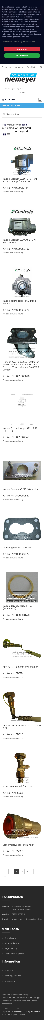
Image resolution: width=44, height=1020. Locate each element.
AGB (17, 1008)
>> (5, 877)
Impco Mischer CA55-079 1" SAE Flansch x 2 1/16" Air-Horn (20, 180)
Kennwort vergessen (14, 953)
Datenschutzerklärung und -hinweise (18, 41)
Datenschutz (7, 1008)
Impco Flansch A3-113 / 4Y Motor (20, 489)
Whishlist (31, 67)
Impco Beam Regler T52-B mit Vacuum (19, 302)
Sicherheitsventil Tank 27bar (18, 844)
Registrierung (11, 948)
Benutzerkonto (12, 943)
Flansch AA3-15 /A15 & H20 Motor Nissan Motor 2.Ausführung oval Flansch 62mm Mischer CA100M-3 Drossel (21, 365)
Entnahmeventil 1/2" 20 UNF (17, 786)
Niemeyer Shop (12, 114)
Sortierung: (8, 127)
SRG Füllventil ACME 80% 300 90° (20, 667)
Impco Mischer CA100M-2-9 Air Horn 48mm (19, 241)
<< (5, 872)
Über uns (9, 970)
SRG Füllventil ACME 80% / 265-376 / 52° (22, 727)
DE (41, 67)
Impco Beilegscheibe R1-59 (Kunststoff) (17, 607)
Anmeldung (10, 938)
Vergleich (19, 67)
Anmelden (6, 67)
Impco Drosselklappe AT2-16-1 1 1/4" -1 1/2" (20, 429)
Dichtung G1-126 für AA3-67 (18, 547)
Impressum (10, 981)
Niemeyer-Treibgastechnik (27, 1012)
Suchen (22, 93)
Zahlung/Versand (13, 976)
